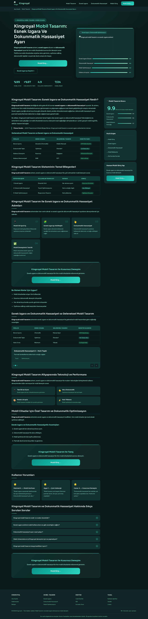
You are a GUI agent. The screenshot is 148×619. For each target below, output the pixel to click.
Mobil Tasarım (71, 3)
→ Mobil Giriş (111, 139)
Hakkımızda (15, 601)
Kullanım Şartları (112, 599)
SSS (77, 601)
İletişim (14, 604)
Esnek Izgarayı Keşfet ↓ (25, 71)
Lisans (109, 604)
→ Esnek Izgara (111, 143)
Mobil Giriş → (127, 3)
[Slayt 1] (13, 365)
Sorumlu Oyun (80, 604)
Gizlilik (110, 601)
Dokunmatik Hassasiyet (99, 3)
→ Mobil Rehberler (112, 152)
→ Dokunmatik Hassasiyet (114, 148)
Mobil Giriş (114, 3)
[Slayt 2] (15, 365)
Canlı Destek (79, 599)
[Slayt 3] (17, 365)
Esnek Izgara (83, 3)
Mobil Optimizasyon (50, 604)
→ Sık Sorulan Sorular (113, 156)
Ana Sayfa (17, 9)
